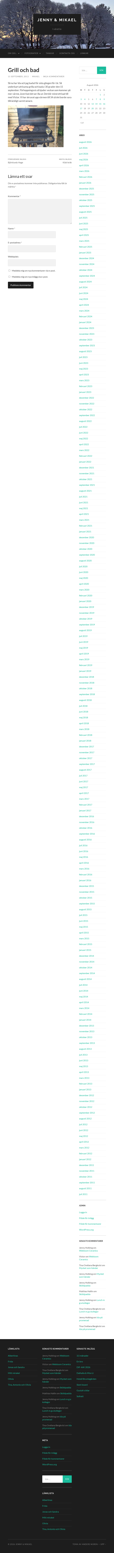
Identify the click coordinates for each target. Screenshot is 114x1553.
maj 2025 (83, 229)
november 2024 (86, 264)
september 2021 (87, 485)
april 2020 (84, 583)
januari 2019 (85, 671)
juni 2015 (83, 921)
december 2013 (86, 1025)
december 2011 (86, 1165)
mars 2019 (84, 659)
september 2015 (87, 903)
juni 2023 (83, 363)
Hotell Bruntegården (86, 1378)
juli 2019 (83, 636)
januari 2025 (85, 252)
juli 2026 (83, 147)
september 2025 (87, 206)
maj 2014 (83, 996)
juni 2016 (83, 851)
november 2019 (86, 612)
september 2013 (87, 1043)
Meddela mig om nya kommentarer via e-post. (33, 270)
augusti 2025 (85, 211)
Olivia (11, 1378)
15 (100, 104)
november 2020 (86, 543)
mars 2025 (84, 240)
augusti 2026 (85, 142)
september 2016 (87, 833)
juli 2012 (83, 1124)
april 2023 (84, 374)
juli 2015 (83, 915)
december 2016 (86, 816)
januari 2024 (85, 322)
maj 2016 (83, 857)
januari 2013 (85, 1089)
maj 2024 (83, 299)
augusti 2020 (85, 560)
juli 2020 (83, 566)
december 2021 (86, 467)
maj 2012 (83, 1136)
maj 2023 (83, 368)
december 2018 (86, 676)
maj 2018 (83, 717)
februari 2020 (85, 595)
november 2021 (86, 473)
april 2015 (84, 932)
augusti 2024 (85, 281)
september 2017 (87, 764)
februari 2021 (85, 525)
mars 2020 (84, 589)
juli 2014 (83, 985)
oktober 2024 (85, 270)
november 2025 (86, 194)
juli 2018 (83, 706)
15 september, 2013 (18, 76)
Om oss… (12, 53)
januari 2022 (85, 461)
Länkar (84, 53)
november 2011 (86, 1170)
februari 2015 (85, 944)
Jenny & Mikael (57, 20)
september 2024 (87, 275)
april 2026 (84, 165)
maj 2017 (83, 787)
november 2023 (86, 334)
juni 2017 (83, 781)
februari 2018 (85, 735)
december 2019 (86, 607)
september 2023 (87, 345)
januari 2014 (85, 1019)
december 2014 (86, 955)
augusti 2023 (85, 351)
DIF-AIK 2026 (83, 1367)
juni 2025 (83, 223)
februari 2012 (85, 1153)
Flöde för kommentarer (90, 1223)
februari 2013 (85, 1083)
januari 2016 (85, 880)
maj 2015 (83, 926)
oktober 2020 (85, 549)
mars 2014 (84, 1008)
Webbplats (13, 256)
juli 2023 (83, 357)
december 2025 (86, 188)
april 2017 (84, 793)
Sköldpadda (84, 1285)
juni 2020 (83, 572)
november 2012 (86, 1101)
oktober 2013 (85, 1037)
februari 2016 (85, 874)
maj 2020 (83, 578)
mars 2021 (84, 519)
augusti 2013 (85, 1048)
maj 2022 (83, 438)
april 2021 (84, 514)
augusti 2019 (85, 630)
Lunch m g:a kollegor (89, 1311)
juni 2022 (83, 432)
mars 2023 (84, 380)
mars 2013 (84, 1078)
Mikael (36, 76)
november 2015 (86, 891)
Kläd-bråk (65, 161)
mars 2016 (84, 868)
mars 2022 (84, 450)
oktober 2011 (85, 1176)
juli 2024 (83, 287)
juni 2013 (83, 1060)
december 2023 (86, 328)
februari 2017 (85, 804)
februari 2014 (85, 1014)
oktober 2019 (85, 618)
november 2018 (86, 682)
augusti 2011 (85, 1188)
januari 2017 (85, 810)
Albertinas (13, 1355)
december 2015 (86, 886)
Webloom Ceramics (88, 1250)
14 (96, 104)
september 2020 (87, 554)
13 (92, 104)
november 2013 (86, 1031)
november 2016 (86, 822)
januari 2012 (85, 1159)
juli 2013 (83, 1054)
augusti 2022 (85, 421)
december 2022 (86, 397)
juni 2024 (83, 293)
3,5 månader (82, 1355)
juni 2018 (83, 711)
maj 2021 (83, 508)
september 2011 (87, 1182)
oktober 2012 (85, 1107)
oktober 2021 (85, 479)
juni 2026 (83, 153)
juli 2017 (83, 775)
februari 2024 (85, 316)
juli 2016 (83, 845)
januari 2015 (85, 950)
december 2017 (86, 746)
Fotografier (31, 53)
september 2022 (87, 415)
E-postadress (15, 242)
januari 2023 (85, 392)
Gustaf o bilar (83, 1390)
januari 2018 (85, 740)
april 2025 (84, 235)
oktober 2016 (85, 827)
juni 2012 (83, 1130)
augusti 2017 (85, 769)
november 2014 (86, 961)
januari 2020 (85, 601)
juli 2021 (83, 496)
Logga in (83, 1212)
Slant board (82, 1384)
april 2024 (84, 304)
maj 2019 (83, 647)
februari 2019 (85, 665)
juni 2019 (83, 642)
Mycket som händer (88, 1268)
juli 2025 (83, 217)
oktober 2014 (85, 967)
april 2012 (84, 1141)
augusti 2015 (85, 909)
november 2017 (86, 752)
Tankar (50, 53)
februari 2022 (85, 455)
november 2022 (86, 403)
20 (92, 108)
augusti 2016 (85, 839)
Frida (10, 1361)
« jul (82, 122)
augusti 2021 (85, 490)
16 (104, 104)
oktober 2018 (85, 688)
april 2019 (84, 653)
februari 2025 (85, 246)
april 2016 (84, 862)
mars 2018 (84, 729)
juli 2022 (83, 426)
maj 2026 (83, 159)
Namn (11, 228)
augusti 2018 (85, 700)
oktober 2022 (85, 409)
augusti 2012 (85, 1118)
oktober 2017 (85, 758)
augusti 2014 (85, 979)
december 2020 (86, 537)
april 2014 (84, 1002)
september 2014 (87, 973)
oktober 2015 (85, 897)
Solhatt (80, 1396)
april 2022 (84, 444)
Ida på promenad (87, 1329)
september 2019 (87, 624)
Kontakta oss (67, 53)
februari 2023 (85, 386)
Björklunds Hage (17, 161)
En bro (80, 1361)
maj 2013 (83, 1066)
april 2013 (84, 1072)
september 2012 (87, 1112)
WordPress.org (86, 1229)
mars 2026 (84, 171)
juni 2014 (83, 990)
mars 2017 (84, 798)
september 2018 (87, 694)
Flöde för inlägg (86, 1218)
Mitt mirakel (14, 1373)
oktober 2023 (85, 339)
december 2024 (86, 258)
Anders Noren (90, 1544)
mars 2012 (84, 1147)
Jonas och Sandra (16, 1367)
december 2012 (86, 1095)
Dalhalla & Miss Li (85, 1373)
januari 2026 (85, 182)
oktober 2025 (85, 200)
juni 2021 (83, 502)
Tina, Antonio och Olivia (19, 1384)
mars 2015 (84, 938)
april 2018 (84, 723)
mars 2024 (84, 310)
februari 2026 (85, 177)
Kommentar (14, 196)
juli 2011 (83, 1194)
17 (81, 108)
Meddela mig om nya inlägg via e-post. (30, 276)
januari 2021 (85, 531)
